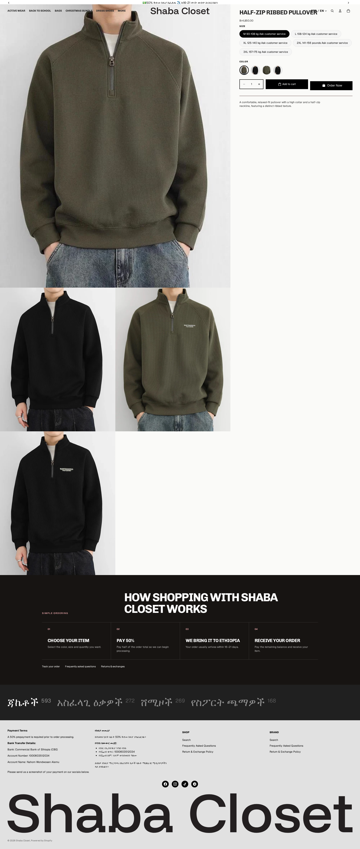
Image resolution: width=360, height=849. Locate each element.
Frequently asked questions (80, 666)
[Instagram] (175, 784)
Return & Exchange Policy (197, 751)
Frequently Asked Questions (199, 746)
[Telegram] (194, 784)
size (242, 26)
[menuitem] (122, 10)
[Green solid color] (244, 70)
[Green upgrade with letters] (266, 70)
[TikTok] (185, 784)
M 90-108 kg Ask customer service (264, 34)
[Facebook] (165, 784)
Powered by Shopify (41, 840)
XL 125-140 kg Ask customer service (265, 43)
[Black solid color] (255, 70)
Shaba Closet (23, 840)
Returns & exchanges (113, 666)
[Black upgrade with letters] (278, 70)
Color (243, 61)
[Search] (332, 11)
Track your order (51, 666)
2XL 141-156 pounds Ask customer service (322, 43)
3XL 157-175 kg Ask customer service (265, 52)
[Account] (340, 11)
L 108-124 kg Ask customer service (316, 34)
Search (186, 740)
